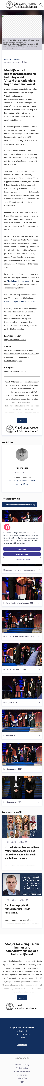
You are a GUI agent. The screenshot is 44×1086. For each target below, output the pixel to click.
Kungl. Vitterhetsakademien (15, 339)
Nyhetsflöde (22, 1078)
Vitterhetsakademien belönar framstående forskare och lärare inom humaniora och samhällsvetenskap (22, 853)
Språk (20, 360)
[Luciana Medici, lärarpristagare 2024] (22, 588)
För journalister (22, 1075)
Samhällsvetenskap (12, 354)
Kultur (6, 350)
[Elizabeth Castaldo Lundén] (22, 654)
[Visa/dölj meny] (3, 5)
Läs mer (22, 420)
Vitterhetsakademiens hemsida (19, 281)
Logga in (22, 1081)
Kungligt (26, 357)
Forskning (19, 357)
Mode (12, 350)
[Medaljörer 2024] (22, 687)
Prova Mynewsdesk (22, 1071)
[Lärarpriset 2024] (22, 720)
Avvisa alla (22, 549)
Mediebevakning (22, 1064)
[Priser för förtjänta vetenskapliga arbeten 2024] (22, 621)
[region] (22, 543)
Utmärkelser (9, 357)
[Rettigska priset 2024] (22, 754)
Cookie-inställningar (22, 559)
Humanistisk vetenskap (30, 354)
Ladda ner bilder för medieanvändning (19, 504)
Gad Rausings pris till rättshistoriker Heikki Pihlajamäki (17, 909)
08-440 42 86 (22, 484)
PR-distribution (22, 1068)
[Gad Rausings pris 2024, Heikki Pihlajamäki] (22, 521)
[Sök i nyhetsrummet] (41, 5)
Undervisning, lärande (24, 350)
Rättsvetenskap (10, 360)
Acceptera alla (22, 554)
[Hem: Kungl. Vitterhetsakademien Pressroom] (21, 5)
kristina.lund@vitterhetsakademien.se (19, 301)
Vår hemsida (22, 1044)
